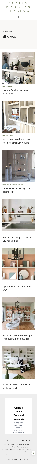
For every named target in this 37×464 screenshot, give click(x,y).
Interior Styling (17, 184)
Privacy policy (25, 440)
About (9, 440)
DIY (3, 86)
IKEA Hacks (9, 135)
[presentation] (18, 68)
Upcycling (5, 282)
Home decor (9, 86)
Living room (18, 381)
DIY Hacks (9, 233)
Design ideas (6, 184)
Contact (15, 440)
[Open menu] (18, 17)
